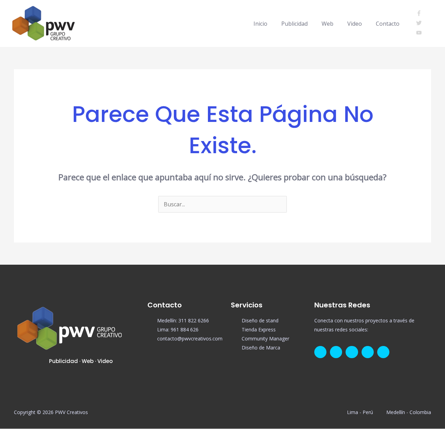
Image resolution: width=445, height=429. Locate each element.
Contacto (387, 23)
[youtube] (419, 33)
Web (327, 23)
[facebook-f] (421, 14)
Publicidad (294, 23)
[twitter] (421, 23)
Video (354, 23)
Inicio (260, 23)
